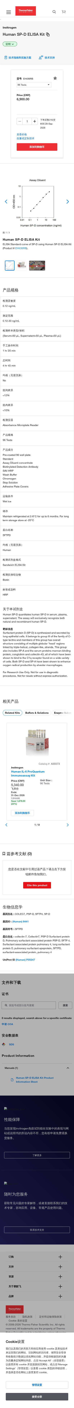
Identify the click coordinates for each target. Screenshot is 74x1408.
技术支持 (50, 57)
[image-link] (37, 202)
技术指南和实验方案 (20, 57)
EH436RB (21, 248)
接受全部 (37, 1396)
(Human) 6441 (20, 921)
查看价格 (22, 134)
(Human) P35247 (25, 959)
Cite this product (37, 885)
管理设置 (37, 1384)
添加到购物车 (37, 146)
